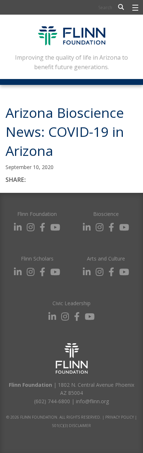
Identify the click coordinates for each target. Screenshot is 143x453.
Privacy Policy (119, 417)
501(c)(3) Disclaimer (71, 425)
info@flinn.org (92, 401)
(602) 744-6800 (52, 401)
